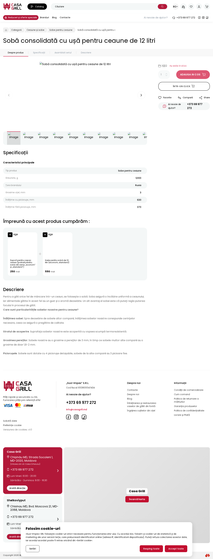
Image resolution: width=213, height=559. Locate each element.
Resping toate (151, 548)
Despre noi (133, 394)
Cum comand (182, 394)
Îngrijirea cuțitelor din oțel (141, 410)
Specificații (39, 52)
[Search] (162, 6)
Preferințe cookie (12, 425)
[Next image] (141, 95)
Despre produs (16, 52)
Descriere (86, 52)
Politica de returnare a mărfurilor (186, 400)
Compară (188, 97)
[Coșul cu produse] (207, 6)
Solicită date (10, 420)
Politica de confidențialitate (189, 410)
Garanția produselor (185, 406)
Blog (129, 398)
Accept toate (176, 548)
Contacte (132, 390)
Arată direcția (17, 488)
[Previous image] (9, 95)
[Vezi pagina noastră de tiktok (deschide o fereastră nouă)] (207, 17)
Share (207, 97)
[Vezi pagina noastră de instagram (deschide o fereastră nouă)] (203, 17)
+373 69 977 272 (194, 106)
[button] (32, 470)
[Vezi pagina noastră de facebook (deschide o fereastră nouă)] (199, 17)
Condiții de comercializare (188, 390)
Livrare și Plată (182, 415)
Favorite (167, 97)
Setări (32, 548)
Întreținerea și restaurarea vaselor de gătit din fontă (141, 405)
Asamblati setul (63, 52)
